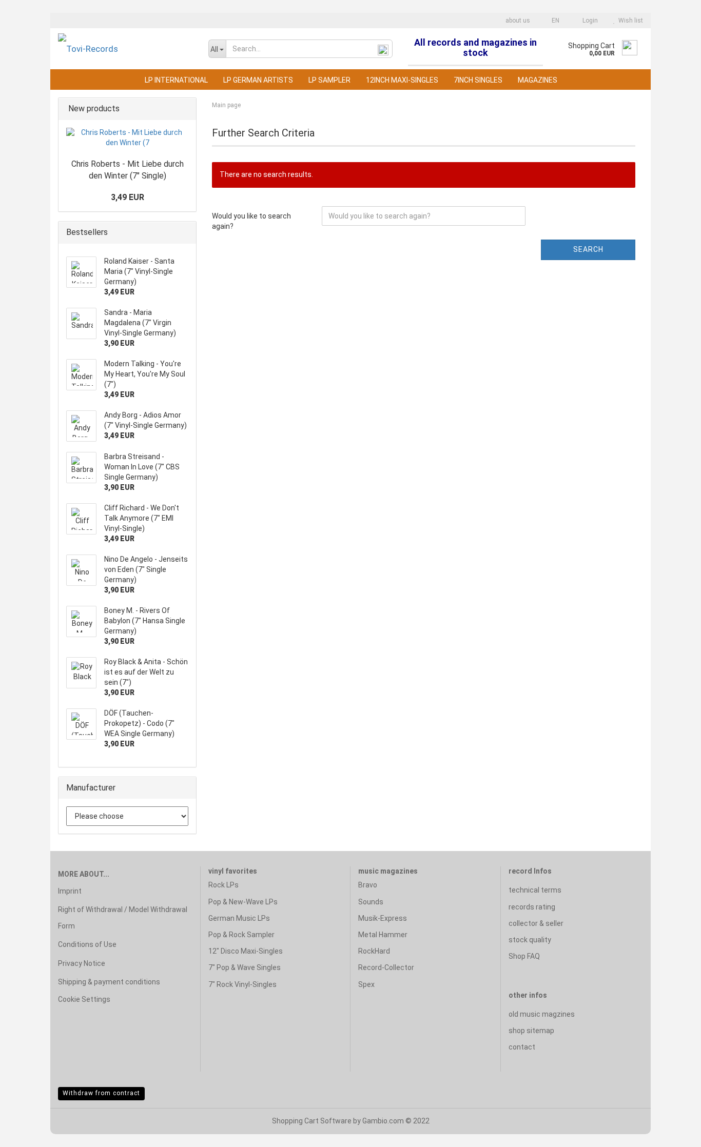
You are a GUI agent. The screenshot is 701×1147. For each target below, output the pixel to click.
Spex (366, 984)
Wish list (629, 20)
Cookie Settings (84, 999)
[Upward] (672, 1131)
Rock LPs (223, 885)
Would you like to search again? (251, 221)
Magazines (537, 80)
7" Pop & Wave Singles (244, 967)
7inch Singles (478, 80)
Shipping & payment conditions (109, 982)
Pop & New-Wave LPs (243, 902)
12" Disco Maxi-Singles (245, 951)
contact (522, 1047)
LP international (176, 80)
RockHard (374, 951)
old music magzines (542, 1014)
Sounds (370, 902)
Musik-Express (382, 918)
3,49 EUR (127, 197)
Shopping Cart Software (312, 1121)
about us (517, 20)
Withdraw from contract (101, 1093)
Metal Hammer (382, 935)
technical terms (535, 890)
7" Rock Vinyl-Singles (242, 984)
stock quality (530, 940)
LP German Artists (258, 80)
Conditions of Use (87, 944)
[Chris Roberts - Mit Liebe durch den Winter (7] (127, 138)
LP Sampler (329, 80)
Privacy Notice (81, 963)
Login (588, 20)
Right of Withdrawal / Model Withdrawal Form (122, 917)
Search (588, 249)
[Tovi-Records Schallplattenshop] (125, 48)
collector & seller (536, 923)
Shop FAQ (524, 956)
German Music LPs (239, 918)
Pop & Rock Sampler (241, 935)
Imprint (70, 891)
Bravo (367, 885)
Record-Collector (386, 967)
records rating (532, 907)
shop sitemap (531, 1030)
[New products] (185, 109)
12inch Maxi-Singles (402, 80)
